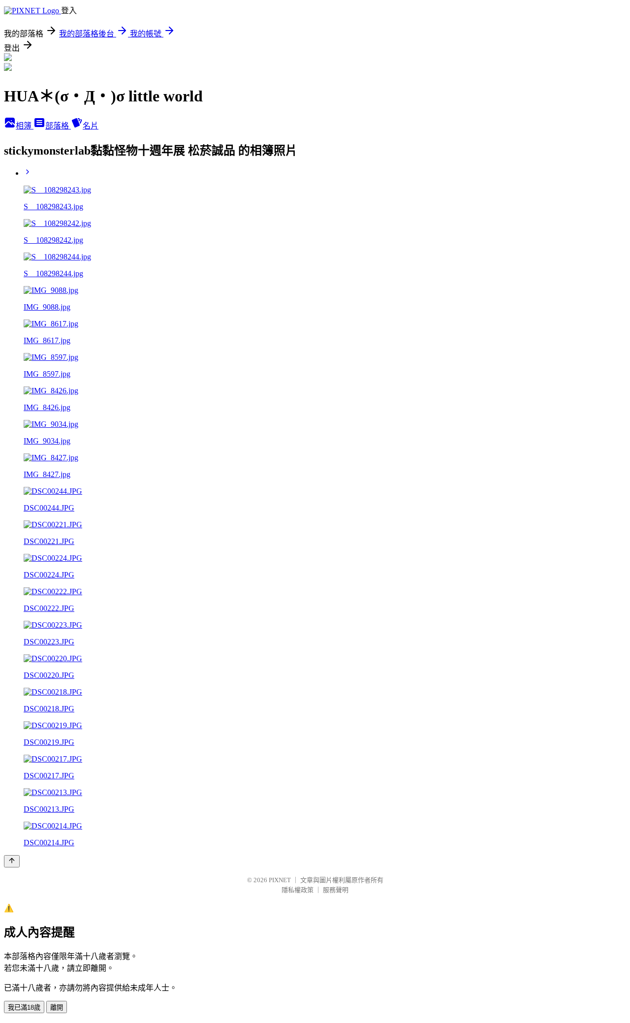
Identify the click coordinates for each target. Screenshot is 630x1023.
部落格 (58, 126)
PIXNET (280, 880)
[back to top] (12, 861)
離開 (56, 1007)
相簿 (24, 126)
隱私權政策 (298, 890)
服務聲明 (335, 890)
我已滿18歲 (24, 1007)
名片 (90, 126)
